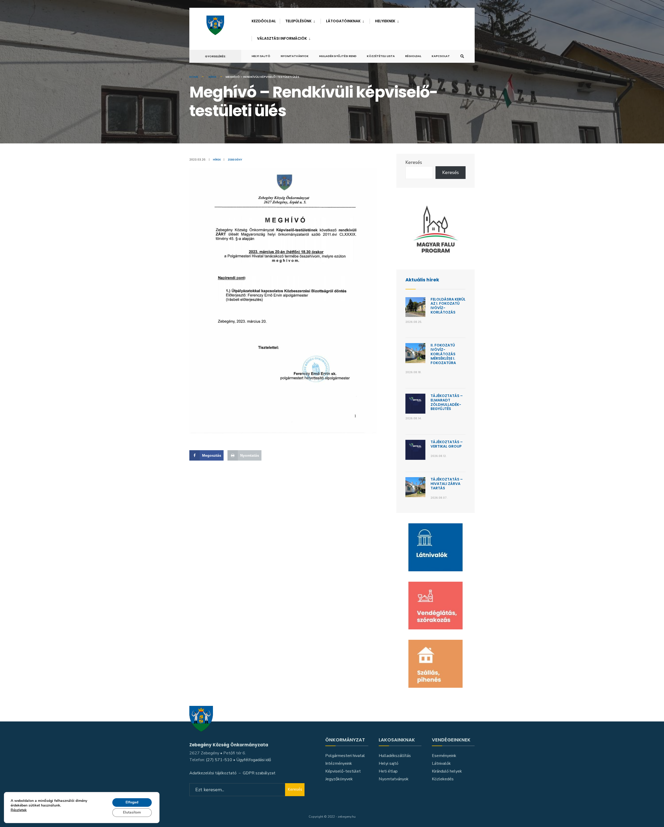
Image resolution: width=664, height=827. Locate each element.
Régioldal (413, 56)
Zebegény (235, 159)
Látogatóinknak (343, 21)
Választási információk (282, 38)
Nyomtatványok (295, 56)
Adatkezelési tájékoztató (213, 773)
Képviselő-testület (343, 771)
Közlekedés (443, 779)
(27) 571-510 (219, 760)
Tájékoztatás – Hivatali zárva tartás (447, 484)
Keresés (413, 162)
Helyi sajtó (261, 56)
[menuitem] (300, 20)
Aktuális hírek (422, 279)
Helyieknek (385, 21)
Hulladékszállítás (395, 756)
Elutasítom (132, 812)
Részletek (19, 810)
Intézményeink (338, 763)
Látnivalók (441, 763)
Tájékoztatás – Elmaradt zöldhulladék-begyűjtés (447, 402)
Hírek (213, 77)
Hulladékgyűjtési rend (337, 56)
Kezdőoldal (264, 21)
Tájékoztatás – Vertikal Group (447, 444)
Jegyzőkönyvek (339, 779)
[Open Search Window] (462, 56)
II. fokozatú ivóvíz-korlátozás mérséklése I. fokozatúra (443, 354)
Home (193, 77)
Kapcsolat (441, 56)
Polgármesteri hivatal (345, 756)
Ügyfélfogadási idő (253, 760)
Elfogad (132, 802)
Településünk (298, 21)
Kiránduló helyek (447, 771)
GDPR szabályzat (259, 773)
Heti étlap (388, 771)
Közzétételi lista (381, 56)
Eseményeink (444, 756)
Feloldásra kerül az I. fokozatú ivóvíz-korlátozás (448, 306)
